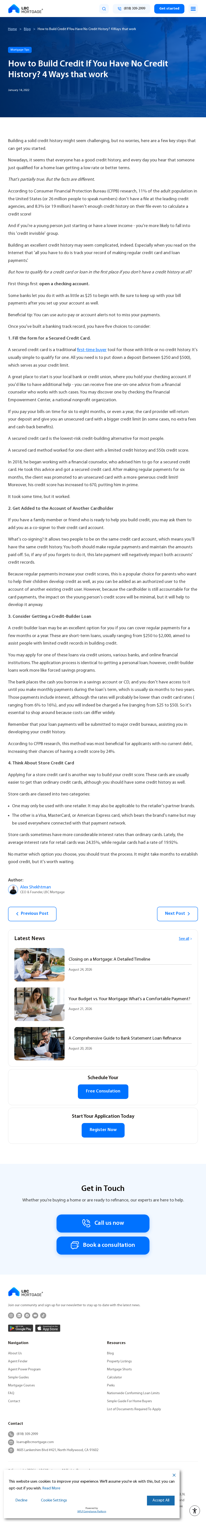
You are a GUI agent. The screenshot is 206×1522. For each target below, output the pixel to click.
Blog (27, 29)
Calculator (114, 1377)
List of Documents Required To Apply (134, 1409)
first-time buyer (92, 350)
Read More (51, 1488)
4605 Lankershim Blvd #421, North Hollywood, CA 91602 (57, 1450)
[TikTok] (43, 1315)
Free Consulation (103, 1091)
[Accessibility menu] (194, 1510)
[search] (104, 9)
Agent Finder (17, 1361)
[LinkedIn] (19, 1315)
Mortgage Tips (20, 49)
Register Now (103, 1130)
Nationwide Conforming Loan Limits (133, 1393)
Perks (111, 1385)
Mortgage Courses (21, 1385)
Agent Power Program (24, 1369)
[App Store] (47, 1328)
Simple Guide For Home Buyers (129, 1401)
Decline (21, 1500)
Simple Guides (18, 1377)
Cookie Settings (54, 1500)
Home (12, 29)
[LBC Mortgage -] (25, 9)
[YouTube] (35, 1315)
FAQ (11, 1393)
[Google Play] (20, 1328)
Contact (14, 1401)
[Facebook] (27, 1315)
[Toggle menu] (193, 9)
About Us (15, 1353)
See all (184, 939)
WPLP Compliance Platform (91, 1511)
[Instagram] (11, 1315)
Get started (169, 9)
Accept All (160, 1500)
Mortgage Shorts (119, 1369)
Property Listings (119, 1361)
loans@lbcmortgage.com (35, 1442)
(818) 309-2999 (27, 1434)
